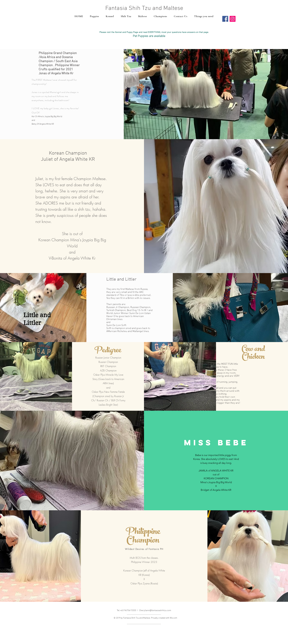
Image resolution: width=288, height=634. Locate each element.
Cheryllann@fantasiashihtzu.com (155, 610)
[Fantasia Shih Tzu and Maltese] (225, 19)
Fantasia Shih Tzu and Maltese (144, 8)
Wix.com (173, 618)
